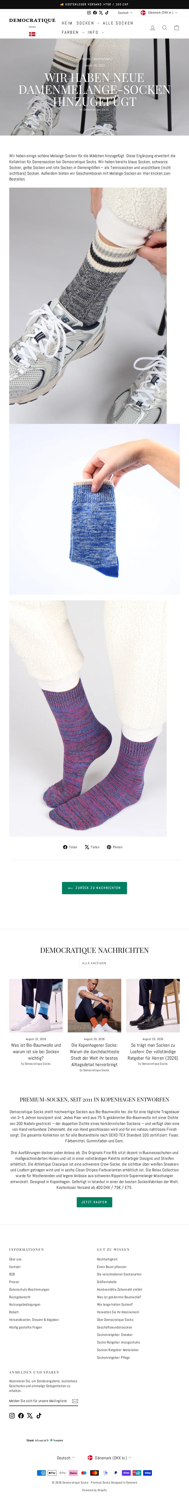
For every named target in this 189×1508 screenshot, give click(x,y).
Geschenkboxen (89, 173)
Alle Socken (118, 23)
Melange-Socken (122, 173)
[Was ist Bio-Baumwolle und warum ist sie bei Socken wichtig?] (36, 1005)
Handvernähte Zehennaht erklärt (119, 1289)
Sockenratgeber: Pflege (113, 1357)
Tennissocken (121, 167)
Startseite (83, 59)
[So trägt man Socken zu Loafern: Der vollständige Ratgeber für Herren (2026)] (153, 1005)
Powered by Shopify (94, 1490)
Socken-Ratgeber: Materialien (118, 1350)
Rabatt (14, 1312)
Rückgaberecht (20, 1297)
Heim (67, 23)
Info (94, 32)
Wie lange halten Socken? (115, 1304)
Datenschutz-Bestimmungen (29, 1289)
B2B (12, 1274)
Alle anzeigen (94, 963)
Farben (71, 32)
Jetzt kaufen (94, 1202)
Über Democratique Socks (115, 1319)
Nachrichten (102, 59)
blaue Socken (139, 161)
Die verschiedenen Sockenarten (119, 1274)
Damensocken (43, 161)
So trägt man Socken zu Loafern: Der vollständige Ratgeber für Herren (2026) (153, 1051)
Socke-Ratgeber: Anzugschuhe (118, 1342)
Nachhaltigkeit (107, 1259)
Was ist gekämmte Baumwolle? (119, 1297)
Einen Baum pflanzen (112, 1267)
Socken (86, 23)
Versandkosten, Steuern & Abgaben (34, 1319)
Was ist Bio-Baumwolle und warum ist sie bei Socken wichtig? (36, 1051)
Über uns (15, 1259)
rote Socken (62, 167)
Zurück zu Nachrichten (97, 888)
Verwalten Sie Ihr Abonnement (118, 1312)
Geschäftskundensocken (114, 1327)
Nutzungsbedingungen (25, 1304)
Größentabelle (107, 1282)
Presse (14, 1282)
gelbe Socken (34, 167)
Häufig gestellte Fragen (25, 1327)
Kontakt (15, 1267)
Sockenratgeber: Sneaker (115, 1334)
